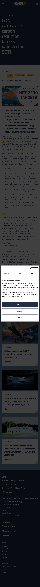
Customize (18, 311)
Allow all (20, 305)
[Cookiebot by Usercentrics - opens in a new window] (30, 268)
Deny (20, 317)
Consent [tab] (7, 273)
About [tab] (33, 273)
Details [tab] (20, 273)
